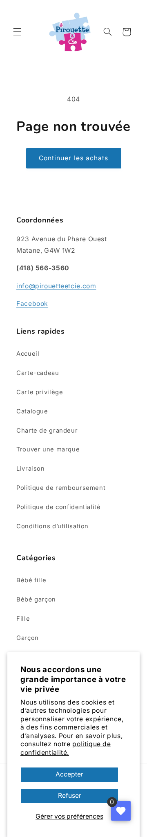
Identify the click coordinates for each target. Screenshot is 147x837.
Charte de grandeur (47, 430)
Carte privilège (39, 392)
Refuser (69, 795)
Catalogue (32, 411)
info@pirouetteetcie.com (56, 286)
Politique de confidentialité (58, 507)
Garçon (27, 638)
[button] (17, 31)
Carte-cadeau (37, 373)
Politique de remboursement (60, 487)
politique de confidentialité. (65, 748)
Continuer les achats (73, 158)
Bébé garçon (36, 599)
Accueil (27, 353)
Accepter (69, 774)
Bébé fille (31, 580)
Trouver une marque (48, 449)
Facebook (32, 303)
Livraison (30, 468)
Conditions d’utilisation (52, 526)
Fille (23, 618)
